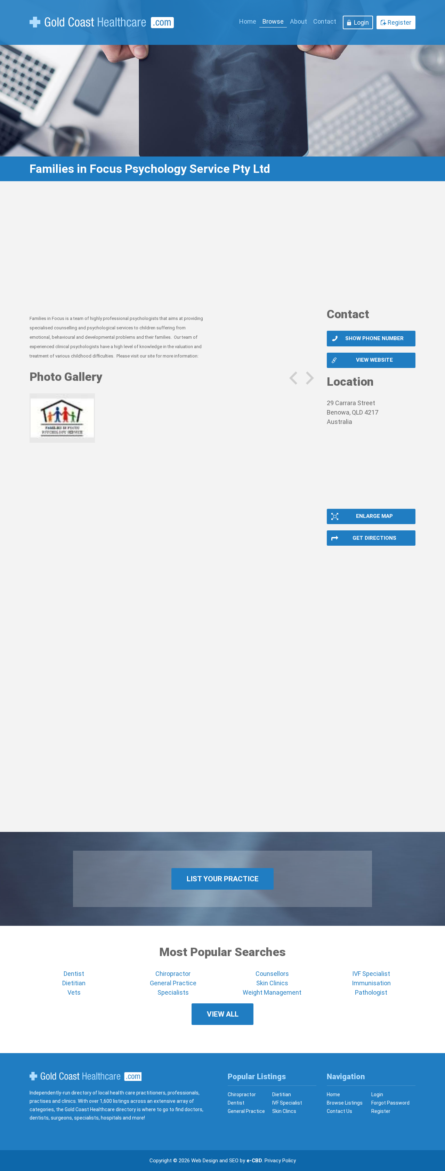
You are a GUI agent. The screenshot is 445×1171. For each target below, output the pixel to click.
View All (222, 1014)
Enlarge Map (374, 516)
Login (361, 22)
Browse (273, 21)
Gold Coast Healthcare (85, 1076)
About (298, 21)
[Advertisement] (222, 248)
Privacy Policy (280, 1160)
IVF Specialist (371, 973)
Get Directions (374, 538)
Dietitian (74, 983)
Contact (324, 21)
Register (399, 22)
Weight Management (272, 992)
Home (247, 21)
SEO (233, 1160)
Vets (74, 992)
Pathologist (371, 992)
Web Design (204, 1160)
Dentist (74, 973)
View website (374, 360)
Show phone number (374, 338)
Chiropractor (173, 973)
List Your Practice (223, 879)
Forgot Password (390, 1103)
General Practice (173, 983)
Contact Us (339, 1111)
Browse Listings (345, 1103)
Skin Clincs (284, 1111)
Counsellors (272, 973)
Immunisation (371, 983)
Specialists (173, 992)
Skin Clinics (272, 983)
